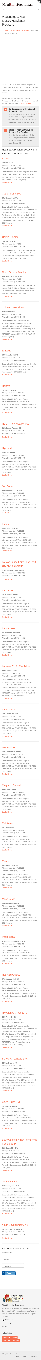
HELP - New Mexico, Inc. (15, 423)
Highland (7, 448)
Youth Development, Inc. (15, 1225)
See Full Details (7, 182)
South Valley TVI (11, 1102)
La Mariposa (8, 590)
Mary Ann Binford (11, 785)
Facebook (3, 1320)
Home (6, 30)
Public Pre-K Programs (11, 1341)
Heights (6, 386)
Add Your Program (25, 103)
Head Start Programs (20, 5)
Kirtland (6, 524)
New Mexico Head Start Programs (19, 30)
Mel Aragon (8, 823)
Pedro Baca (8, 937)
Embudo (6, 350)
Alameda (7, 158)
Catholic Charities (11, 193)
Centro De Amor (10, 237)
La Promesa (8, 709)
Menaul (6, 861)
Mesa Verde (8, 899)
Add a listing (34, 1356)
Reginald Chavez (11, 974)
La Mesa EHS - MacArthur (16, 666)
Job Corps (7, 486)
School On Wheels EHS (15, 1058)
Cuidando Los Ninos (13, 307)
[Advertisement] (20, 57)
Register (5, 1326)
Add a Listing (6, 1323)
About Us (24, 1356)
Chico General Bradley (14, 272)
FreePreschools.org (10, 1337)
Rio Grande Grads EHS (14, 1012)
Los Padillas (8, 747)
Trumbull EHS (9, 1181)
